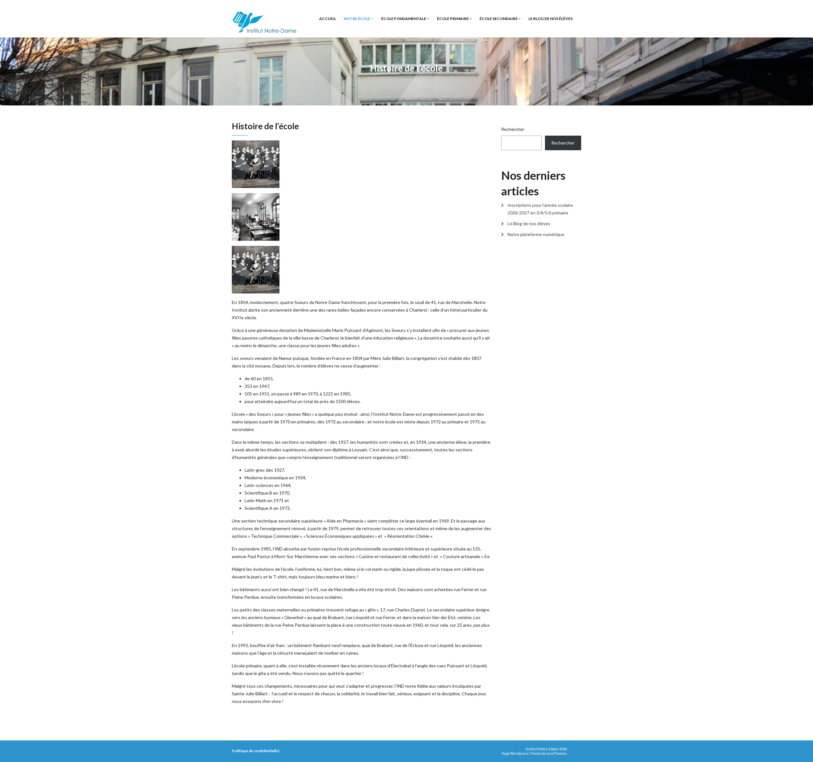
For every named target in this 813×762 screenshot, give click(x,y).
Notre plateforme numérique (535, 234)
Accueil (327, 18)
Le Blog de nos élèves (528, 223)
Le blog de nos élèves (550, 18)
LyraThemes (556, 753)
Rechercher (512, 129)
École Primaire (453, 18)
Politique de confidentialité (255, 750)
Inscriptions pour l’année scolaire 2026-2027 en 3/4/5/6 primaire (540, 208)
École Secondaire (499, 18)
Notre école (357, 18)
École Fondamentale (404, 18)
